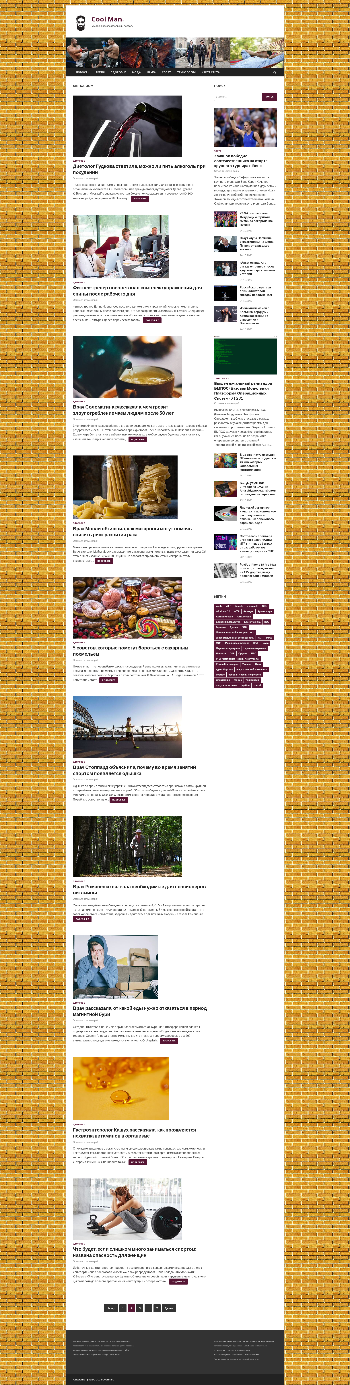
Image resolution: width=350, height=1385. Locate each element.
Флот (258, 664)
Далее (169, 1308)
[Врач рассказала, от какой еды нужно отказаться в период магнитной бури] (140, 968)
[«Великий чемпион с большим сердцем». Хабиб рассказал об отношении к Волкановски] (225, 320)
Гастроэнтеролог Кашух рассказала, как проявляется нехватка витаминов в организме (134, 1133)
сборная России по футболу (244, 674)
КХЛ (260, 637)
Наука (151, 72)
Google (239, 606)
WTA (237, 611)
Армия (100, 72)
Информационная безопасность (235, 637)
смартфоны (223, 679)
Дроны (234, 627)
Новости (82, 72)
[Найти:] (245, 97)
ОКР (232, 653)
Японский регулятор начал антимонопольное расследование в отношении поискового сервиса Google (258, 515)
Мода (136, 72)
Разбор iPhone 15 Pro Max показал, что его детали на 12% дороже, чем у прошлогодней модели (258, 570)
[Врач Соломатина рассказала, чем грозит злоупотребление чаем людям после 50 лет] (140, 368)
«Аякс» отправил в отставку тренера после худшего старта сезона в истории (257, 268)
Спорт (166, 72)
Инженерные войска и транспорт (235, 632)
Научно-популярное (228, 648)
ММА (269, 637)
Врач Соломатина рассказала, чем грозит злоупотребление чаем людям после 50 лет (123, 410)
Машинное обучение (237, 642)
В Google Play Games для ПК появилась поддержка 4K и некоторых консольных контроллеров (258, 462)
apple (219, 606)
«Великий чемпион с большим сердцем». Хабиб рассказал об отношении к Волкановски (254, 315)
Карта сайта (211, 72)
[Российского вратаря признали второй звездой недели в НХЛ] (225, 300)
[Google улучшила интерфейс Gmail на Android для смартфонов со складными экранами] (225, 495)
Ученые (246, 664)
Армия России (224, 616)
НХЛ (255, 642)
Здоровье (118, 72)
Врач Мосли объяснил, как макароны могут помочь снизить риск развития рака (132, 532)
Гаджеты (221, 627)
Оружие (242, 653)
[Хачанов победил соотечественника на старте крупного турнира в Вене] (245, 147)
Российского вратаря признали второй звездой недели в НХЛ (256, 291)
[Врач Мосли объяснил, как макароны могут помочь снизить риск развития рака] (140, 488)
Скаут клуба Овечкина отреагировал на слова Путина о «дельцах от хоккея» (256, 243)
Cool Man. (108, 19)
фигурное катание (226, 685)
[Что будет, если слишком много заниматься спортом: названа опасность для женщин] (140, 1210)
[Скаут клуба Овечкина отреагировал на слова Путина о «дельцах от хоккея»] (225, 250)
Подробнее (140, 198)
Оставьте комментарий (85, 178)
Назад (111, 1308)
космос (220, 674)
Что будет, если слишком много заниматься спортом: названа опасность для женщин (134, 1252)
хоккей (257, 685)
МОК (218, 642)
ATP (228, 606)
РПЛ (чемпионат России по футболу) (237, 658)
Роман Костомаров (227, 664)
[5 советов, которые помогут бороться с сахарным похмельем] (140, 609)
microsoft (252, 606)
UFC (264, 606)
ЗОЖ (244, 627)
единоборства (224, 669)
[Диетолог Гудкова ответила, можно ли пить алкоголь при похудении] (140, 128)
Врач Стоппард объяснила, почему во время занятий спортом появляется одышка (134, 770)
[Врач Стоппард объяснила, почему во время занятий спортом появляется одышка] (140, 728)
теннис (238, 679)
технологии (252, 679)
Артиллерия (244, 616)
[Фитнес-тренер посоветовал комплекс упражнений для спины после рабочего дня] (140, 248)
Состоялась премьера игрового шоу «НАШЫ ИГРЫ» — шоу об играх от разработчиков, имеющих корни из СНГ (257, 543)
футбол (245, 685)
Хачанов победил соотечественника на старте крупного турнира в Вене (241, 160)
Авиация (248, 611)
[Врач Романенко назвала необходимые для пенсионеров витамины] (140, 848)
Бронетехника (252, 621)
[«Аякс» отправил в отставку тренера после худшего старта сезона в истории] (225, 275)
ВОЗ (266, 621)
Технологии (186, 72)
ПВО (253, 653)
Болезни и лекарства (228, 621)
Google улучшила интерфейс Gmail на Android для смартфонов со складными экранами (258, 488)
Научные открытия (255, 648)
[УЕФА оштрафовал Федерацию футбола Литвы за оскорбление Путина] (225, 226)
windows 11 (223, 611)
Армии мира (264, 611)
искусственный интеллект (251, 669)
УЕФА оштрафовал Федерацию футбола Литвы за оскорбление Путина (256, 218)
